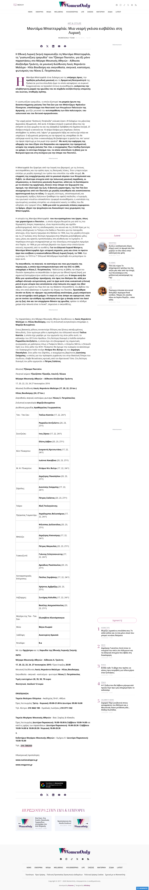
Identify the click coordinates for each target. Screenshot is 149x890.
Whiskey (87, 885)
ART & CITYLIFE (74, 23)
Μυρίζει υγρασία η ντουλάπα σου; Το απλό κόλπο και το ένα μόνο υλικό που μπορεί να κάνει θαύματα (117, 633)
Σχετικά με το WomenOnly (115, 874)
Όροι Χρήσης (40, 874)
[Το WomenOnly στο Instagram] (119, 5)
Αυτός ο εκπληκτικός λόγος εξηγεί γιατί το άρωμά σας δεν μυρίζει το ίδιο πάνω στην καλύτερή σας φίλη (121, 249)
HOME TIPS (105, 628)
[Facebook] (41, 46)
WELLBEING (58, 12)
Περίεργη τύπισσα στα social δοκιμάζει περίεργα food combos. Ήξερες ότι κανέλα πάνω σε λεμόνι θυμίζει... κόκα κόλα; (122, 295)
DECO (103, 645)
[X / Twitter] (47, 46)
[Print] (65, 46)
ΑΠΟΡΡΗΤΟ (143, 888)
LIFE (82, 12)
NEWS (30, 12)
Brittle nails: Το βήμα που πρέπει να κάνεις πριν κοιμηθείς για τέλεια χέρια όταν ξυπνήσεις (117, 670)
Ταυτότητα (30, 874)
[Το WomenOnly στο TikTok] (123, 5)
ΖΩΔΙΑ (110, 12)
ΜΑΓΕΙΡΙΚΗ (100, 12)
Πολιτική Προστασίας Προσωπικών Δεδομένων (65, 874)
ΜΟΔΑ (48, 12)
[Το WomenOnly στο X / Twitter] (127, 5)
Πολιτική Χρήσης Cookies (94, 874)
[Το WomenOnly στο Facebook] (116, 5)
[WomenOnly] (74, 5)
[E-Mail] (59, 46)
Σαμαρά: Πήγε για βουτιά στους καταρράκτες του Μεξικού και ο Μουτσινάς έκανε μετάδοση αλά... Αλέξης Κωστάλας (115, 706)
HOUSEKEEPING (72, 12)
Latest (117, 235)
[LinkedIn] (53, 46)
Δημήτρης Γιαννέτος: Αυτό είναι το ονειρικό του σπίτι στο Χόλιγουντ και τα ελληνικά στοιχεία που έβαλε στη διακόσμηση (117, 651)
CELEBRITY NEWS (107, 700)
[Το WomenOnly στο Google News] (131, 5)
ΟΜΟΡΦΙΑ (39, 12)
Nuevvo (71, 885)
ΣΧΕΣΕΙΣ (90, 12)
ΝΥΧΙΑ (103, 665)
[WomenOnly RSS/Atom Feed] (135, 5)
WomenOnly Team (66, 38)
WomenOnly (74, 851)
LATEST (118, 12)
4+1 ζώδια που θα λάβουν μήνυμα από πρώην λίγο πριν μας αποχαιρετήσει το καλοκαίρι (117, 687)
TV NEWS (112, 263)
